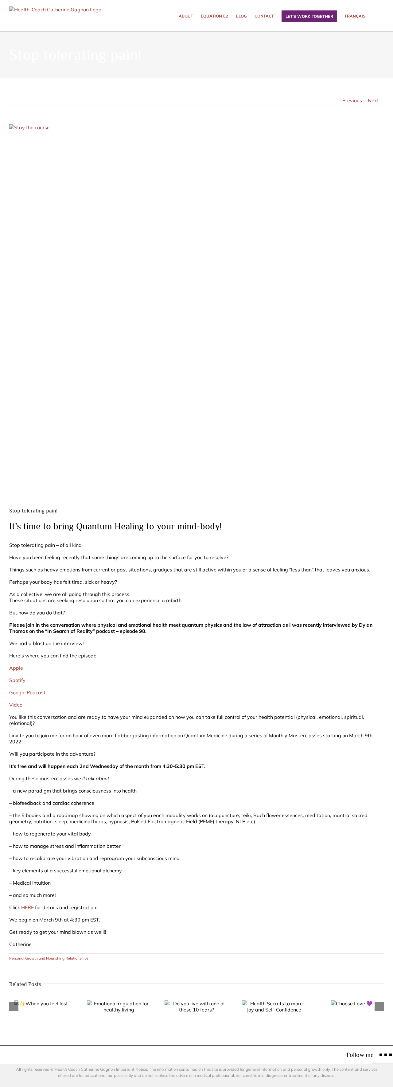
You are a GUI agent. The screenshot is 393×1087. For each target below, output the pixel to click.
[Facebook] (380, 1055)
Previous (352, 100)
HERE (27, 907)
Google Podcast (27, 692)
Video (15, 705)
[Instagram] (385, 1055)
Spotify (17, 680)
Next (373, 100)
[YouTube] (390, 1055)
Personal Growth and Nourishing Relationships (48, 958)
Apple (16, 668)
